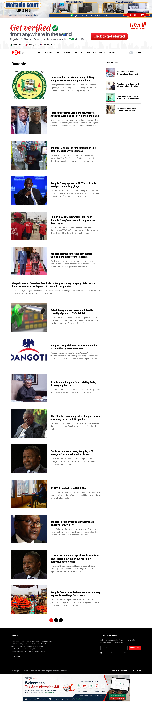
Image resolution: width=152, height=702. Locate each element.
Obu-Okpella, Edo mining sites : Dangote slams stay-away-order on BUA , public (75, 418)
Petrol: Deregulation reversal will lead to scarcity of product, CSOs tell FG (71, 312)
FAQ (132, 671)
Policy (138, 671)
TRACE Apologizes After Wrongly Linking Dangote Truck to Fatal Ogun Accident (72, 79)
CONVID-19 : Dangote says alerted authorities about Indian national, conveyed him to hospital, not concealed (74, 558)
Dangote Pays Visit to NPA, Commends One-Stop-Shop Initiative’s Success (73, 150)
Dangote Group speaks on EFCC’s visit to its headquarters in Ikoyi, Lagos (73, 185)
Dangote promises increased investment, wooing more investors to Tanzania (72, 255)
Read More (15, 656)
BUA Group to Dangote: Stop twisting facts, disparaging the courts (73, 384)
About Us (115, 671)
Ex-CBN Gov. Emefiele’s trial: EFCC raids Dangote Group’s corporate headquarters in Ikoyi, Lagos (73, 220)
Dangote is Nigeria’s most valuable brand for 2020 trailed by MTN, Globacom (73, 347)
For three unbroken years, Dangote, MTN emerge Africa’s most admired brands (72, 453)
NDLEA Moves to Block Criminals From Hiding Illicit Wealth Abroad (127, 74)
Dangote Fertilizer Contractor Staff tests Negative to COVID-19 (72, 523)
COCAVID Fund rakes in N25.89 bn (68, 488)
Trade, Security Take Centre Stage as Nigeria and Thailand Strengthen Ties (128, 98)
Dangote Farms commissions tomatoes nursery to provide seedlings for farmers (75, 594)
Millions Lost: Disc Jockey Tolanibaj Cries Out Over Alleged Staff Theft (126, 111)
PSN (66, 671)
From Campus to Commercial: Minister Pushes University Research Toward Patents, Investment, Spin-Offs (128, 87)
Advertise (125, 671)
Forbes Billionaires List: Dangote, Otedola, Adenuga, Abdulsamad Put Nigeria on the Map (74, 114)
